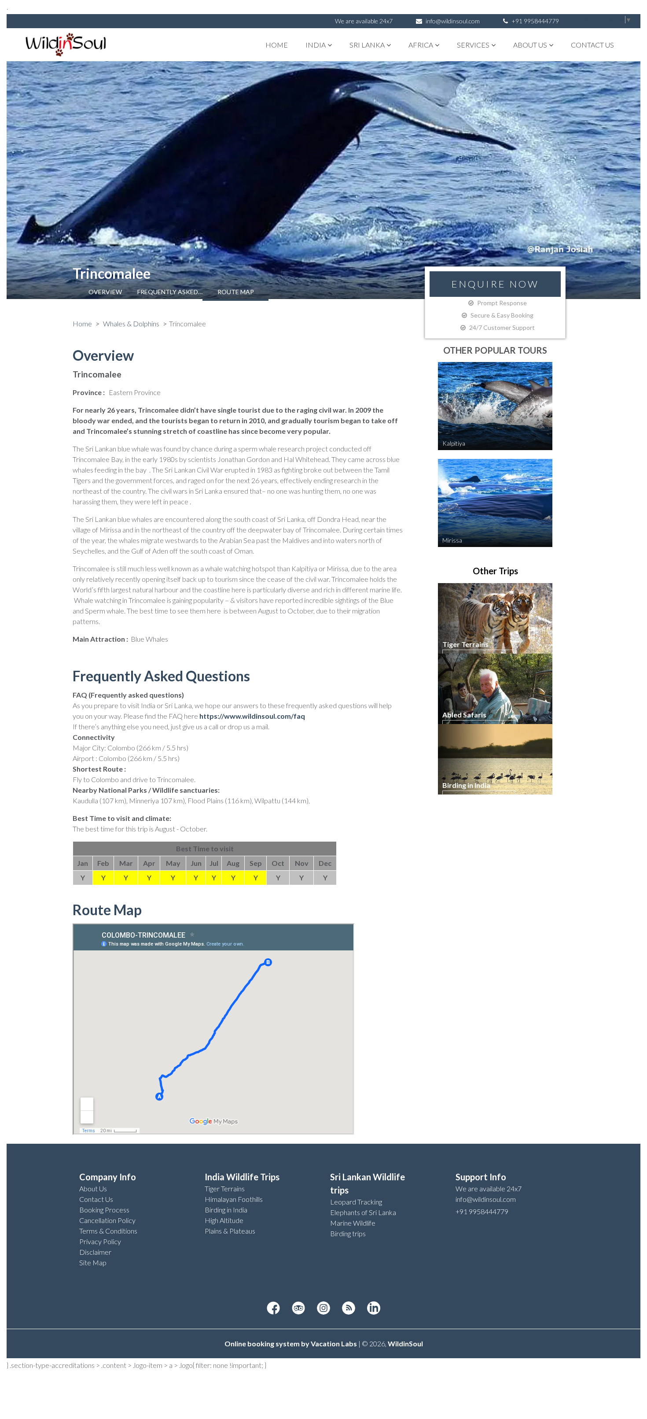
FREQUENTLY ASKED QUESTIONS (170, 292)
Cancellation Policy (107, 1220)
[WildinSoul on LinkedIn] (373, 1308)
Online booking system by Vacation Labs (291, 1343)
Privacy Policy (100, 1241)
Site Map (93, 1262)
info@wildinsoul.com (453, 21)
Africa (420, 45)
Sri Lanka (367, 45)
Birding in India (226, 1209)
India (315, 45)
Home (276, 45)
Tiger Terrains (225, 1188)
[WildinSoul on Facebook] (273, 1308)
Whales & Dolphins (131, 323)
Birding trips (348, 1233)
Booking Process (104, 1209)
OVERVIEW (105, 292)
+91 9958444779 (534, 21)
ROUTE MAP (235, 292)
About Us (530, 45)
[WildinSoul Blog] (348, 1308)
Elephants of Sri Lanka (363, 1212)
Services (473, 45)
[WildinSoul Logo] (66, 45)
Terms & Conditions (108, 1231)
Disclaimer (95, 1252)
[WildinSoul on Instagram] (323, 1308)
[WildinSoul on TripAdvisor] (298, 1308)
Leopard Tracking (356, 1201)
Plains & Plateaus (230, 1231)
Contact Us (592, 45)
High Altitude (224, 1220)
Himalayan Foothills (234, 1199)
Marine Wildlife (352, 1223)
